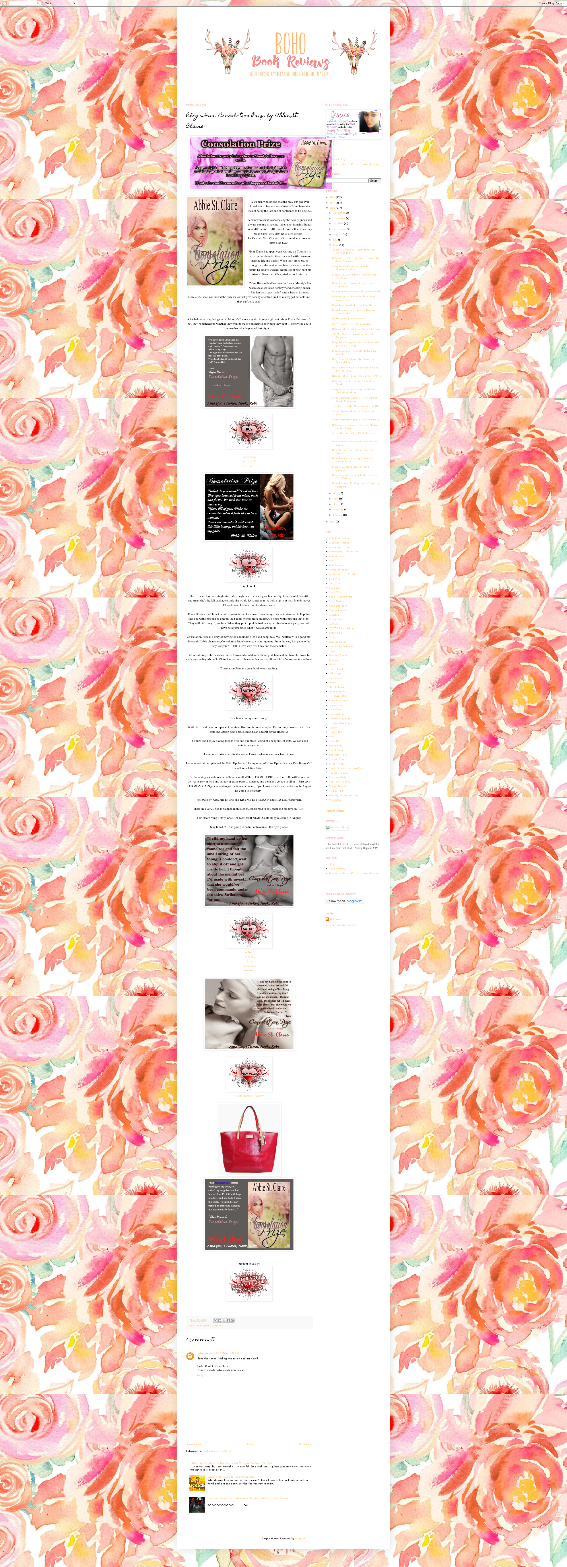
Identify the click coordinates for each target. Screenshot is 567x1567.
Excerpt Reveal (338, 642)
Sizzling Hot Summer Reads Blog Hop (231, 1477)
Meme (332, 682)
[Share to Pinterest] (232, 1320)
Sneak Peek (336, 750)
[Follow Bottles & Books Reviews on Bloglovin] (345, 903)
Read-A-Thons (337, 714)
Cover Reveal (337, 619)
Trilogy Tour (336, 791)
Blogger (300, 1538)
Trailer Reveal (337, 786)
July (335, 240)
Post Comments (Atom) (217, 1451)
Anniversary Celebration (343, 551)
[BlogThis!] (219, 1320)
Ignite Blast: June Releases (348, 318)
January (338, 515)
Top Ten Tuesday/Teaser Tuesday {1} (355, 406)
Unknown (202, 1353)
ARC (331, 560)
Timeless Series (338, 777)
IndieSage (335, 673)
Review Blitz (336, 732)
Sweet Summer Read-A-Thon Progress (355, 419)
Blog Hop (334, 579)
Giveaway (217, 1326)
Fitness (333, 651)
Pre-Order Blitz (338, 696)
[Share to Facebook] (228, 1320)
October (338, 223)
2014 (333, 208)
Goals (332, 664)
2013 (333, 521)
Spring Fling (336, 759)
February (338, 509)
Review (333, 728)
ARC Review (336, 565)
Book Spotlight (338, 606)
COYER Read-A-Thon (342, 628)
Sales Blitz (335, 741)
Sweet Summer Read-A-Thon (346, 768)
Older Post (304, 1444)
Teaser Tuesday (338, 773)
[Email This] (215, 1320)
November (339, 218)
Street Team (336, 764)
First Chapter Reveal (341, 646)
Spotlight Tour (338, 755)
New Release (337, 687)
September (340, 229)
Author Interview (339, 570)
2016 (333, 197)
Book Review (204, 1326)
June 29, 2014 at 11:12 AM (224, 1353)
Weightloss (335, 800)
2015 (333, 203)
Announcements (339, 556)
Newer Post (194, 1444)
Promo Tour (336, 705)
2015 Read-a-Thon (340, 538)
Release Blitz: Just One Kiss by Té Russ (356, 329)
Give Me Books (338, 655)
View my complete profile (341, 925)
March (337, 504)
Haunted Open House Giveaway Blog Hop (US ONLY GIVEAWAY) (249, 1498)
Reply (200, 1375)
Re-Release (335, 709)
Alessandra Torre (339, 547)
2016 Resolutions (339, 543)
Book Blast (335, 588)
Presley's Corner (338, 700)
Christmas (335, 615)
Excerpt (333, 637)
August (337, 234)
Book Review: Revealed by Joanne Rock (356, 291)
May (336, 493)
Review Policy (337, 159)
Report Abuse (335, 811)
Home (249, 1444)
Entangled (335, 633)
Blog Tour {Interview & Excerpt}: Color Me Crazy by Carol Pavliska (232, 1463)
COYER (333, 624)
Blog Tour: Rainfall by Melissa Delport (355, 305)
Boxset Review (337, 610)
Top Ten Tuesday (339, 782)
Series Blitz (335, 745)
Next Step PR (337, 691)
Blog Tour (335, 583)
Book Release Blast (340, 597)
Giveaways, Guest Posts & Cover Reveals (354, 164)
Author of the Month (342, 574)
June (336, 245)
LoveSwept (335, 678)
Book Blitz (335, 592)
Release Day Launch (341, 723)
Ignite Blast (336, 669)
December (339, 213)
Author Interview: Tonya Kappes (351, 324)
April (336, 498)
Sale (331, 736)
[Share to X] (224, 1320)
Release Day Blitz (339, 718)
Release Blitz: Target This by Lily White (356, 376)
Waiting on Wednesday (343, 795)
